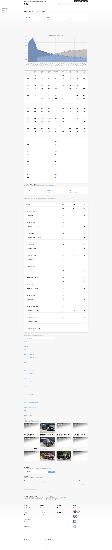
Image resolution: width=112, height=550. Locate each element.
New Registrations (38, 29)
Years (32, 29)
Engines (44, 29)
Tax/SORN (27, 29)
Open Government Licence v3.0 (30, 489)
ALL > (25, 8)
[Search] (59, 4)
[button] (39, 4)
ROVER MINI (32, 8)
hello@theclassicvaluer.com (51, 499)
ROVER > (28, 8)
